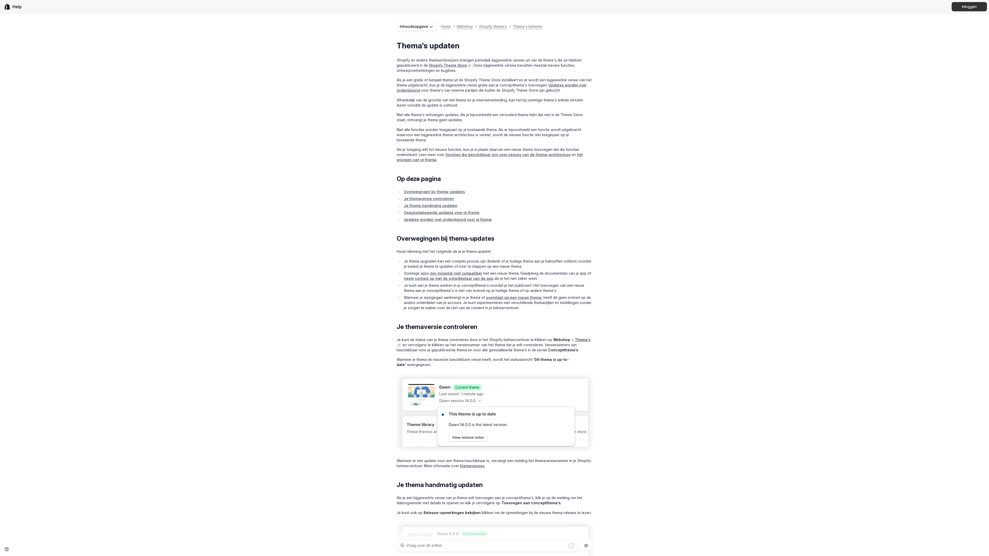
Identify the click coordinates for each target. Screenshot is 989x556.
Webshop (465, 26)
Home (446, 26)
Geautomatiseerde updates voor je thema (441, 212)
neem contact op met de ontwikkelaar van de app (448, 278)
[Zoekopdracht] (571, 545)
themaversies (472, 466)
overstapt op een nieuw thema (513, 297)
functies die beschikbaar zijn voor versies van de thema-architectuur (508, 154)
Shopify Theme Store (448, 65)
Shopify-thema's (493, 26)
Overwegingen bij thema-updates (434, 191)
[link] (13, 7)
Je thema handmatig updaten (430, 205)
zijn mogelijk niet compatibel (456, 273)
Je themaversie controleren (429, 198)
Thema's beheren (527, 26)
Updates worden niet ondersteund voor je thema (448, 219)
